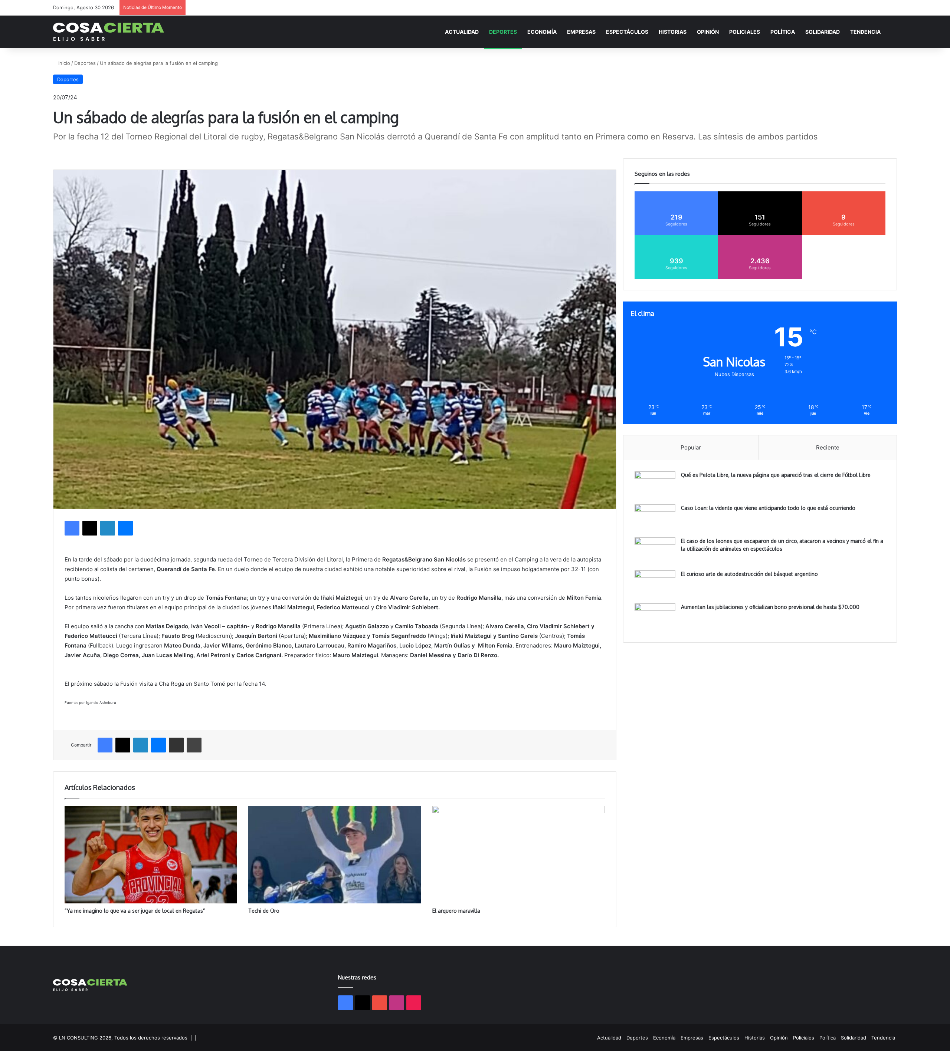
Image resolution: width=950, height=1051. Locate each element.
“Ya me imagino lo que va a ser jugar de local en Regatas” (135, 910)
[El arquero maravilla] (518, 854)
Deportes (503, 32)
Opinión (708, 32)
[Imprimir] (194, 745)
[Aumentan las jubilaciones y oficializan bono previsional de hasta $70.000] (655, 617)
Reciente (827, 447)
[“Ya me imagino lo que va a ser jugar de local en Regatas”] (151, 854)
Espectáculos (627, 32)
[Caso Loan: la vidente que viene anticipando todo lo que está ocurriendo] (655, 518)
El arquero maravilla (456, 910)
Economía (542, 32)
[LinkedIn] (107, 528)
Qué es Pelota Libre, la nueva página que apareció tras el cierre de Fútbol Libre (776, 475)
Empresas (581, 32)
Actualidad (462, 32)
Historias (673, 32)
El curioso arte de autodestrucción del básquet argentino (749, 574)
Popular (691, 447)
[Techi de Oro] (334, 854)
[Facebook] (72, 528)
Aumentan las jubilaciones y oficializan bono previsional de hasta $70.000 (770, 607)
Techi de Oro (263, 910)
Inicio (63, 63)
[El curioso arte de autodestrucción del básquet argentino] (655, 584)
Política (782, 32)
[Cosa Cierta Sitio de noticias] (108, 32)
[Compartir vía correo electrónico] (176, 745)
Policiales (744, 32)
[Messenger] (125, 528)
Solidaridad (822, 32)
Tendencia (865, 32)
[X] (89, 528)
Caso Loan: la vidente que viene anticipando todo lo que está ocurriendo (768, 508)
